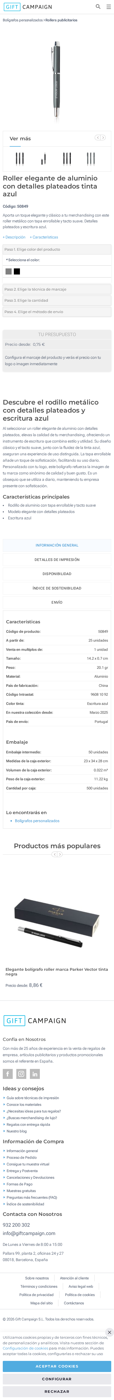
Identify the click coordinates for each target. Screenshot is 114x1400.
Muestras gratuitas (21, 1190)
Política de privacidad (36, 1295)
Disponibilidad (57, 574)
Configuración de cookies (25, 1348)
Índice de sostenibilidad (57, 588)
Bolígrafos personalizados (23, 20)
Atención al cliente (74, 1278)
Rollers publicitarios (61, 20)
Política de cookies (80, 1295)
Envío (57, 602)
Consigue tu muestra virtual (28, 1164)
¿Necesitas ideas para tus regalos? (34, 1111)
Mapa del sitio (41, 1303)
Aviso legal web (81, 1286)
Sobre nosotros (37, 1278)
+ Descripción (14, 237)
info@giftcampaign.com (29, 1233)
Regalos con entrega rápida (28, 1124)
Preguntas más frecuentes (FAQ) (32, 1197)
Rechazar (57, 1391)
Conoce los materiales (24, 1104)
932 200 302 (16, 1225)
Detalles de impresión (57, 560)
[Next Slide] (103, 137)
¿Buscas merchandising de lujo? (32, 1118)
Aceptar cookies (57, 1366)
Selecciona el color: (23, 260)
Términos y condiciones (38, 1286)
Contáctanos (74, 1303)
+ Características (44, 237)
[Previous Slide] (97, 137)
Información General (57, 545)
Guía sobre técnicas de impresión (33, 1098)
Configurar (57, 1379)
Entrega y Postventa (22, 1170)
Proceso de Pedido (22, 1157)
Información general (22, 1151)
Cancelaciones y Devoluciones (30, 1177)
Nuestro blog (17, 1131)
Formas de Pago (19, 1184)
